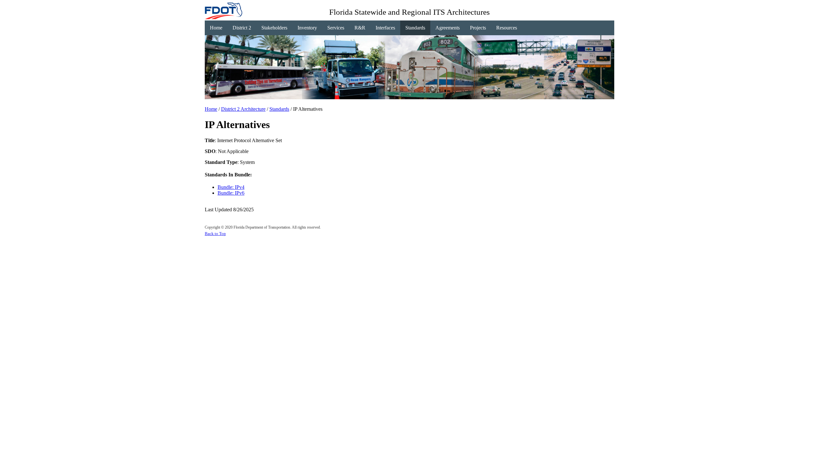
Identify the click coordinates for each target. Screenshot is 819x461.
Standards (415, 27)
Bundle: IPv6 (231, 193)
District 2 (242, 27)
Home (216, 27)
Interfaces (385, 27)
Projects (478, 27)
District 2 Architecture (243, 109)
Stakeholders (274, 27)
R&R (359, 27)
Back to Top (215, 233)
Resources (506, 27)
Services (335, 27)
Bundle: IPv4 (231, 187)
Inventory (307, 27)
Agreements (447, 27)
